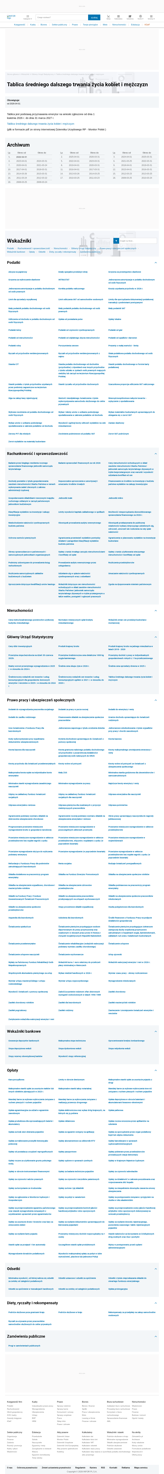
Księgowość (19, 25)
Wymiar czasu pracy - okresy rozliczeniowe (127, 973)
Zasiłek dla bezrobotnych (69, 1002)
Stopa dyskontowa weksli (69, 1048)
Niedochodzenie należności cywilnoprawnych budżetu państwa (28, 524)
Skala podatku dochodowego (118, 1452)
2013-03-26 (74, 174)
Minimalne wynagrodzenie (117, 1439)
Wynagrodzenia (38, 1409)
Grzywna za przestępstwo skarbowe (124, 271)
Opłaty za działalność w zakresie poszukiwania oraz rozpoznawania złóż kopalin (131, 1181)
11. (61, 169)
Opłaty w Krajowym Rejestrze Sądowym (126, 1160)
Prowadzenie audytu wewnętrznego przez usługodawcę (77, 564)
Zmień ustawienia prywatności (56, 1467)
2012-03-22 (42, 178)
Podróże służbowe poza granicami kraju (26, 1312)
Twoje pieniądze (90, 25)
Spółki (84, 1409)
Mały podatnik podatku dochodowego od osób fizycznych (29, 310)
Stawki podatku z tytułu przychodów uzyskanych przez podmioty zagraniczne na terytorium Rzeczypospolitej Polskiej (30, 387)
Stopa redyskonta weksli (119, 1048)
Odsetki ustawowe (114, 1449)
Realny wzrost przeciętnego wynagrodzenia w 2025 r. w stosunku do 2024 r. (31, 667)
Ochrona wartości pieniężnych (22, 537)
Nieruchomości (119, 25)
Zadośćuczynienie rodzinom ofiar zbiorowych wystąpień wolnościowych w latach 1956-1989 (79, 993)
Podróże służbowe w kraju (70, 1312)
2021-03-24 (42, 165)
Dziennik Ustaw (63, 1436)
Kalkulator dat (87, 1436)
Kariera (93, 1467)
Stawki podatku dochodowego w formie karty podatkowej (128, 366)
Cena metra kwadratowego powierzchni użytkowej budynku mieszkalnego (31, 621)
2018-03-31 (42, 169)
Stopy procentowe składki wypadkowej (75, 906)
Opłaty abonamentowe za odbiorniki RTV (76, 1140)
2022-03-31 (147, 161)
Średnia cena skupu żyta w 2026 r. (73, 666)
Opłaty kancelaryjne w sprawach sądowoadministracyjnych (122, 1142)
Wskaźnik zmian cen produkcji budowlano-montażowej (127, 621)
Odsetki (42, 252)
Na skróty (136, 1432)
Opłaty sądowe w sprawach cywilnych (75, 1160)
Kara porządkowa (16, 1079)
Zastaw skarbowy (116, 422)
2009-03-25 (126, 178)
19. (9, 182)
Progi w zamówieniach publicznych (24, 1345)
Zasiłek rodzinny (65, 1010)
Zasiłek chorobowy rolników (21, 1002)
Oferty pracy (137, 1455)
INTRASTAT (63, 279)
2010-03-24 (147, 178)
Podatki (10, 248)
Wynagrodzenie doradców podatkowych (26, 1253)
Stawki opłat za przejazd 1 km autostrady (26, 1244)
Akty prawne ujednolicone (67, 1449)
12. (114, 169)
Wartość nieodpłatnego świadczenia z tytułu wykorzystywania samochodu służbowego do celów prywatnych (81, 401)
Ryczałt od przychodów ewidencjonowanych (28, 353)
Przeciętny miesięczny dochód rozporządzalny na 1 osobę (81, 1235)
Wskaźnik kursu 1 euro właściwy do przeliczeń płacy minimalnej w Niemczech (79, 964)
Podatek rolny (14, 345)
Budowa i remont (139, 1415)
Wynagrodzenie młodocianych (122, 980)
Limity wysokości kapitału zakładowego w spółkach (81, 512)
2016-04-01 (74, 169)
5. (62, 161)
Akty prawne (62, 1432)
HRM (34, 1421)
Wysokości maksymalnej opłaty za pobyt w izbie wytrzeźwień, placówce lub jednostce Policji (80, 1255)
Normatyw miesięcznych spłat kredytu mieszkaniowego (75, 621)
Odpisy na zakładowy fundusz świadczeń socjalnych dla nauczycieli (77, 796)
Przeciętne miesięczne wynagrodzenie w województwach (126, 839)
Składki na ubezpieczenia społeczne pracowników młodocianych (130, 897)
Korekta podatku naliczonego (71, 288)
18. (114, 178)
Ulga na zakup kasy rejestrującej (22, 398)
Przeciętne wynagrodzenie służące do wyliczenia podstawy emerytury (30, 853)
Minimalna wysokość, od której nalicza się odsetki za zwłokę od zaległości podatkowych (31, 1280)
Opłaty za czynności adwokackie (122, 1171)
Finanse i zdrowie (89, 1421)
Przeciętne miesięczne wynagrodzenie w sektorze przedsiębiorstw (130, 828)
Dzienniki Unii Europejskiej (67, 1446)
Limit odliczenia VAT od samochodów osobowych (80, 299)
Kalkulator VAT (88, 1442)
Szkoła (34, 1439)
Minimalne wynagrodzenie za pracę (74, 783)
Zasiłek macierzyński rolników (122, 1002)
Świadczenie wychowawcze (70, 954)
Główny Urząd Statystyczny (43, 74)
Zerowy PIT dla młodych (19, 433)
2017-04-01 (21, 169)
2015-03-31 (42, 174)
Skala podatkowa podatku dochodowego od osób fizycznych (130, 355)
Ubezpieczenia (38, 1412)
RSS (103, 1467)
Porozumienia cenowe (68, 345)
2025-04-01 (74, 157)
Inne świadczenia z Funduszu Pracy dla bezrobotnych (26, 729)
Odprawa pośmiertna (117, 805)
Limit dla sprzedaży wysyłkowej (22, 299)
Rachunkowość (13, 1409)
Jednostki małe (65, 498)
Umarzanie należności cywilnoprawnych (126, 573)
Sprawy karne (62, 1409)
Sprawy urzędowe (64, 1415)
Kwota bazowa (114, 738)
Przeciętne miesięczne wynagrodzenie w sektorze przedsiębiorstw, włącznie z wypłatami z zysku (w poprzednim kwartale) (80, 840)
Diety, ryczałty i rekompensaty (62, 252)
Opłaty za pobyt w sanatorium (71, 1197)
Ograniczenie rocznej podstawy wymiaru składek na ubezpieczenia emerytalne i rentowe (81, 817)
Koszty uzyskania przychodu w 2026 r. (125, 288)
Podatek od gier (115, 330)
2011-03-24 (22, 178)
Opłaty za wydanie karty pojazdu (22, 1233)
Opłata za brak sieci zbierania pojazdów (26, 1131)
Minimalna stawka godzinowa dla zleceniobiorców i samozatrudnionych (131, 774)
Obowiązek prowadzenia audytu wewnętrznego (79, 522)
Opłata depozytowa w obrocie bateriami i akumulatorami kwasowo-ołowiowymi (126, 1101)
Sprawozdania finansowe (117, 1418)
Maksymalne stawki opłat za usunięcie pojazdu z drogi (130, 1081)
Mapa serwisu (140, 1467)
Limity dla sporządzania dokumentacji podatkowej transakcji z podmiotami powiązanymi (130, 301)
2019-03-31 (147, 165)
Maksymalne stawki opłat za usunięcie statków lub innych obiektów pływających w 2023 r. (31, 1090)
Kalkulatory (87, 1432)
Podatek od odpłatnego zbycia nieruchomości (79, 337)
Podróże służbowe (114, 1446)
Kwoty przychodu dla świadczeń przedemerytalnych (31, 763)
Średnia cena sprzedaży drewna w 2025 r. (127, 666)
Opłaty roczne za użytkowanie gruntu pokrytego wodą (29, 1162)
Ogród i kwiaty (138, 1418)
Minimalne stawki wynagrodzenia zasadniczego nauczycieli (29, 785)
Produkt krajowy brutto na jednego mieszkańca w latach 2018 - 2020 (130, 648)
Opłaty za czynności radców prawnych (25, 1179)
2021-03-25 (126, 161)
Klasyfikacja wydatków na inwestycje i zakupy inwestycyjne (28, 513)
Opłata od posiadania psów (70, 319)
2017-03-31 (94, 169)
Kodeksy (60, 1452)
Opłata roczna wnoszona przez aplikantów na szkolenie (128, 1122)
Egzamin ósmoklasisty (41, 1455)
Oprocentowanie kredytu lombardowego (126, 1040)
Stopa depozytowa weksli (19, 1048)
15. (114, 174)
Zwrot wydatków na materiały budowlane (26, 441)
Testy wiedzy (37, 1458)
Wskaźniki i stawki (115, 1432)
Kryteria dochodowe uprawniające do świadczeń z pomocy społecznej (81, 740)
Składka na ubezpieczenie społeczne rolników (128, 874)
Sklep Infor (61, 1421)
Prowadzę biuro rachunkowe (118, 1409)
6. (114, 161)
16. (9, 178)
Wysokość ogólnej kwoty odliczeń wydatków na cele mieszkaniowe (82, 424)
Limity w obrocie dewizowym (71, 1079)
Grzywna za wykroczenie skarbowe (24, 279)
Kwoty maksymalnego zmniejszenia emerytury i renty (129, 751)
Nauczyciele (37, 1442)
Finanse (135, 1412)
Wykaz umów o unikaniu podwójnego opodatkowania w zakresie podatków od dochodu (30, 424)
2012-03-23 (126, 174)
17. (61, 178)
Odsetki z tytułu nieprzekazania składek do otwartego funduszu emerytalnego (127, 1280)
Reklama (126, 1467)
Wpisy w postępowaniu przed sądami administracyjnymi (125, 1246)
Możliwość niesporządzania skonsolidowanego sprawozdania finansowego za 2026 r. (129, 513)
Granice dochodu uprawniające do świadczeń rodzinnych (128, 719)
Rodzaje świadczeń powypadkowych (124, 863)
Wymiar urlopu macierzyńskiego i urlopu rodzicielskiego (26, 982)
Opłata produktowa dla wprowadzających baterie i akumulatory (30, 1122)
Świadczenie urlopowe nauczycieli (23, 954)
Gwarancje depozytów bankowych (23, 1040)
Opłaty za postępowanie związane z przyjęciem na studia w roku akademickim (131, 1199)
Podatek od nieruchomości (20, 337)
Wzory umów (137, 1446)
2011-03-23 (94, 178)
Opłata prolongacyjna (117, 1289)
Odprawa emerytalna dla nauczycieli (124, 794)
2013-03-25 (147, 174)
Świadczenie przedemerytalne (21, 943)
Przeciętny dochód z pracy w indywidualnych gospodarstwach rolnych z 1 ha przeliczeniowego (130, 657)
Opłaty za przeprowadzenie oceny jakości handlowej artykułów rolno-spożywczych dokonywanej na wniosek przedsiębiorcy (131, 1210)
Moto (105, 25)
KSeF (147, 25)
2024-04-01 (126, 157)
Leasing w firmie (88, 1418)
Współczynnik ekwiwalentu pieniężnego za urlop (30, 973)
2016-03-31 (147, 169)
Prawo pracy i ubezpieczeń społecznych (118, 248)
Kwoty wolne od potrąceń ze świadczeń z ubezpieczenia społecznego (127, 765)
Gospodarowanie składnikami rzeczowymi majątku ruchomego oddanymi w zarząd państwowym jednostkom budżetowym (31, 501)
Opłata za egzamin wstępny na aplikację (76, 1131)
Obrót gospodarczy (15, 1412)
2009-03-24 (42, 182)
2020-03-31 (94, 165)
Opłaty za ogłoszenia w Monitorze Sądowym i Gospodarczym (28, 1199)
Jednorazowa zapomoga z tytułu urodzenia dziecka (81, 728)
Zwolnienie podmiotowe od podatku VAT (76, 433)
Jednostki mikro (115, 498)
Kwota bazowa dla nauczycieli (21, 749)
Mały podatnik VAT (116, 308)
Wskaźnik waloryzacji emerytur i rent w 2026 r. (129, 962)
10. (9, 169)
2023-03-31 (94, 161)
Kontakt (113, 1467)
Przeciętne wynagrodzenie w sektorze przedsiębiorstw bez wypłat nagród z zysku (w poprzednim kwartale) (129, 854)
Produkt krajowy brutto (68, 646)
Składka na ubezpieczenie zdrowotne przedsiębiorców (75, 887)
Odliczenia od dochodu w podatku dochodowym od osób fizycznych (31, 321)
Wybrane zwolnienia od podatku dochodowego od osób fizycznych (30, 413)
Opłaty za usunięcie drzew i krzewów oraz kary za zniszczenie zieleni (30, 1223)
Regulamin (80, 1467)
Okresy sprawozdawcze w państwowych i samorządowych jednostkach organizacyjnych (29, 553)
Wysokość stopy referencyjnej (72, 1056)
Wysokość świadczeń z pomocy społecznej (28, 991)
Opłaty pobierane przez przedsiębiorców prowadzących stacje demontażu (126, 1153)
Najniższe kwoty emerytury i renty (123, 783)
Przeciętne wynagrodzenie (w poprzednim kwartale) (81, 851)
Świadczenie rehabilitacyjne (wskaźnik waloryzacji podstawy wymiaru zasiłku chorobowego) (81, 945)
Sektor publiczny (59, 25)
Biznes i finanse (88, 1406)
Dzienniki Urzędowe (65, 1442)
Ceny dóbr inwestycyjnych (20, 646)
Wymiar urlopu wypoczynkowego (73, 980)
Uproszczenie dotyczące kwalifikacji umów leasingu (31, 584)
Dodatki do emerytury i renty (121, 709)
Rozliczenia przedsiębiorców (121, 562)
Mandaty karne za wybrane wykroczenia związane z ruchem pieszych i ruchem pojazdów (31, 1101)
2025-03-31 (147, 157)
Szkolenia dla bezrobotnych (70, 917)
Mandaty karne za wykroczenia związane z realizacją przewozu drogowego (77, 1101)
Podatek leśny (14, 330)
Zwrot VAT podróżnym (118, 433)
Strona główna (13, 74)
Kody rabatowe (138, 1442)
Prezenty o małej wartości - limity (123, 345)
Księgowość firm (14, 1402)
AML (109, 1421)
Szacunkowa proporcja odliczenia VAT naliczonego (131, 384)
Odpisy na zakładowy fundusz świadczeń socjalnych (27, 796)
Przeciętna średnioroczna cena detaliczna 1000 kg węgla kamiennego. (81, 657)
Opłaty (32, 252)
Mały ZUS (62, 772)
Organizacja (12, 1436)
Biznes (44, 25)
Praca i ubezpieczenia (91, 1412)
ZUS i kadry (12, 1415)
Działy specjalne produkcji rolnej (72, 271)
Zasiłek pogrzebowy (17, 1010)
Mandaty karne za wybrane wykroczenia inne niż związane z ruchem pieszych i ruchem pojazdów (130, 1090)
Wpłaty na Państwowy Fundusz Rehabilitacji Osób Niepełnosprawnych (30, 964)
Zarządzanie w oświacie (41, 1449)
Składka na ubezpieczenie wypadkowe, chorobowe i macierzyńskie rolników (31, 887)
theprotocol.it (137, 1452)
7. (9, 165)
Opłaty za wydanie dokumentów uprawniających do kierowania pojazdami (81, 1223)
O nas (9, 1467)
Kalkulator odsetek (89, 1446)
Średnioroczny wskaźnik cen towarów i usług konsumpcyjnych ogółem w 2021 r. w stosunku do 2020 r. (81, 679)
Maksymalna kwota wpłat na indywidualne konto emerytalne (30, 774)
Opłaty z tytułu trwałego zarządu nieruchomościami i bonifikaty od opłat (81, 553)
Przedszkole (37, 1436)
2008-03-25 (21, 182)
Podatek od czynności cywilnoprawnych (76, 330)
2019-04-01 (74, 165)
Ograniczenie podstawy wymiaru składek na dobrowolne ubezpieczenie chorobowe (28, 817)
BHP (34, 1418)
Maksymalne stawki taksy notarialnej (74, 1088)
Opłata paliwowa (115, 1110)
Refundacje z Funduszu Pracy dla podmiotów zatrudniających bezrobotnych (28, 865)
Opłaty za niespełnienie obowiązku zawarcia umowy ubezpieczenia (131, 1190)
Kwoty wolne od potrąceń (69, 763)
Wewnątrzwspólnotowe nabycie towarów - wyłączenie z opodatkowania (127, 400)
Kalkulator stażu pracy (91, 1449)
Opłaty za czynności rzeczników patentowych (78, 1179)
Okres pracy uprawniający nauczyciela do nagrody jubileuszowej (130, 817)
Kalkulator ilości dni (90, 1439)
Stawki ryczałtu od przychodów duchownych (78, 384)
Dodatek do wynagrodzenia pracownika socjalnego (31, 709)
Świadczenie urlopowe (118, 943)
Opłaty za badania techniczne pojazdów (76, 1171)
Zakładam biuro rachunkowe (118, 1406)
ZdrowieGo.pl (137, 1436)
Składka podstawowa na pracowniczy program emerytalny (129, 887)
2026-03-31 (94, 157)
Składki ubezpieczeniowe (117, 1442)
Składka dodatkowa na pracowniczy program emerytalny (28, 876)
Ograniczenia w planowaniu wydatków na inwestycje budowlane (131, 539)
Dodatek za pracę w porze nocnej (73, 709)
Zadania (10, 1442)
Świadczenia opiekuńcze (19, 926)
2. (62, 157)
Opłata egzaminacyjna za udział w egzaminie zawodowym (28, 1112)
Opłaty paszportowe (67, 1151)
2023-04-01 (21, 161)
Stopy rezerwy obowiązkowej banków (25, 1056)
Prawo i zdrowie (63, 1424)
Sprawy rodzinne (64, 1406)
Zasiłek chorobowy (116, 991)
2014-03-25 (94, 174)
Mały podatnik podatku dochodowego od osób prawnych (79, 310)
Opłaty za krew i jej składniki (71, 1188)
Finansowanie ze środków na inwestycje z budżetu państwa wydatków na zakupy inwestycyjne (131, 483)
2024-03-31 (42, 161)
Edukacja (135, 25)
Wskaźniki (25, 74)
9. (114, 165)
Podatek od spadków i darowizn (122, 337)
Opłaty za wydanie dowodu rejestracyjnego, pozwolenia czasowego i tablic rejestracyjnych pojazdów (129, 1224)
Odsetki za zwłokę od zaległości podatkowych (79, 1289)
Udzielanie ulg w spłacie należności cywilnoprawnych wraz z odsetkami (74, 575)
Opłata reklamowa (66, 1121)
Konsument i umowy (65, 1412)
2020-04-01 (21, 165)
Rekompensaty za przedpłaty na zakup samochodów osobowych (132, 1314)
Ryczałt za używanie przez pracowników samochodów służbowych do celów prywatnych (30, 1323)
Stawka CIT (13, 364)
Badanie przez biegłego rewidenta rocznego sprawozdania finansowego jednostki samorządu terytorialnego (30, 466)
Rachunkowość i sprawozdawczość (34, 248)
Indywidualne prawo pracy (42, 1406)
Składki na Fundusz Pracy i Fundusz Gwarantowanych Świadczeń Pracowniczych (28, 897)
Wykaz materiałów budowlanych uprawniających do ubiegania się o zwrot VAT (131, 413)
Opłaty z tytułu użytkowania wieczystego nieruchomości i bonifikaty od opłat (126, 553)
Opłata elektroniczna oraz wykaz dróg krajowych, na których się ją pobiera (81, 1112)
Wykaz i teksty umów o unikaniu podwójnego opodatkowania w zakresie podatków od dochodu (80, 413)
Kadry (33, 25)
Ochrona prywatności (27, 1467)
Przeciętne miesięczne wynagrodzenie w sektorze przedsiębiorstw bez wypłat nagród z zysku (30, 839)
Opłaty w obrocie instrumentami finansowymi (28, 1171)
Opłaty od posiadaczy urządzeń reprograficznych (30, 1151)
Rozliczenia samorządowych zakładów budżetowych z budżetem (25, 575)
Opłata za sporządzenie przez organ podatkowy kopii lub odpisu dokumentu (129, 1133)
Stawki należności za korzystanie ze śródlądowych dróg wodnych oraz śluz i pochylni (131, 1235)
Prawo (75, 25)
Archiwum (136, 1439)
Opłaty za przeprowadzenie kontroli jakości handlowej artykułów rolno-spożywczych (77, 1209)
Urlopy (34, 1415)
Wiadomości (137, 1406)
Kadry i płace (12, 1449)
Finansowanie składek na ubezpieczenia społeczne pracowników (81, 719)
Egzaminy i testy (38, 1446)
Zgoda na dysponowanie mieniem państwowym (129, 584)
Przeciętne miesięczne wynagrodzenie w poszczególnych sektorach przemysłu (76, 828)
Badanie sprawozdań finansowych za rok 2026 (79, 463)
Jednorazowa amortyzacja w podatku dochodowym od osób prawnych (31, 290)
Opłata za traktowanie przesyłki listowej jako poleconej (28, 1142)
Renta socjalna (64, 863)
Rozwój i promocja (14, 1446)
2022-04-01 (74, 161)
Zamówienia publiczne (90, 252)
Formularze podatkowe (141, 1449)
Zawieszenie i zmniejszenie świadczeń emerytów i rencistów (131, 1012)
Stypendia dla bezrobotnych (21, 917)
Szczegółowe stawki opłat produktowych (76, 1244)
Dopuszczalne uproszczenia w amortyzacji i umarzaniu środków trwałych (78, 483)
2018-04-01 (126, 165)
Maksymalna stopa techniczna (72, 1040)
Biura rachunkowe (115, 1402)
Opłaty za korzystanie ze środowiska (24, 1188)
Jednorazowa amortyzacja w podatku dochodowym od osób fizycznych (131, 281)
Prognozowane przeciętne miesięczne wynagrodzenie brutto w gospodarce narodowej (29, 828)
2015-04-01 (126, 169)
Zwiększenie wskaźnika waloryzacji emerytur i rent (31, 1019)
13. (9, 174)
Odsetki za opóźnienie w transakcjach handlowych (31, 1289)
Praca (59, 1418)
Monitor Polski (62, 1439)
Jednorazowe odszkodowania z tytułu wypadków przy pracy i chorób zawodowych (130, 729)
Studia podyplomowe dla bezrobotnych (126, 906)
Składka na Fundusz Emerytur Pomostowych (78, 874)
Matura (35, 1452)
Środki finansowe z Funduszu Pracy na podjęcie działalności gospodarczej (130, 919)
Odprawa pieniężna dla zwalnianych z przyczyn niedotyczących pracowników (79, 807)
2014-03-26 (21, 174)
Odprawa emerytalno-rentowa (21, 805)
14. (61, 174)
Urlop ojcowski (115, 954)
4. (9, 161)
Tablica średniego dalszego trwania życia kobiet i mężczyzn (40, 123)
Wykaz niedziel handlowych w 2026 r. (75, 973)
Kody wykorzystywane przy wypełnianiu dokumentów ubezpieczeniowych (26, 740)
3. (114, 157)
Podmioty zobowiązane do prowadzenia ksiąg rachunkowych (29, 564)
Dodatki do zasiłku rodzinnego (22, 717)
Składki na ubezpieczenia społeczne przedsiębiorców (24, 908)
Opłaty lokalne (114, 319)
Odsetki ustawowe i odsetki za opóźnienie (77, 1278)
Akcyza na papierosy (17, 271)
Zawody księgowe (14, 1418)
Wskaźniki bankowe (16, 252)
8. (62, 165)
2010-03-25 (74, 178)
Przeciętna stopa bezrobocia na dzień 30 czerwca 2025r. (30, 657)
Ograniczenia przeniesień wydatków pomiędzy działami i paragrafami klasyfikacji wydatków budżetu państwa (79, 540)
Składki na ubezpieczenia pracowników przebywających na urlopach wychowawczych (79, 897)
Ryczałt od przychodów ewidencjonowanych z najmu (79, 355)
